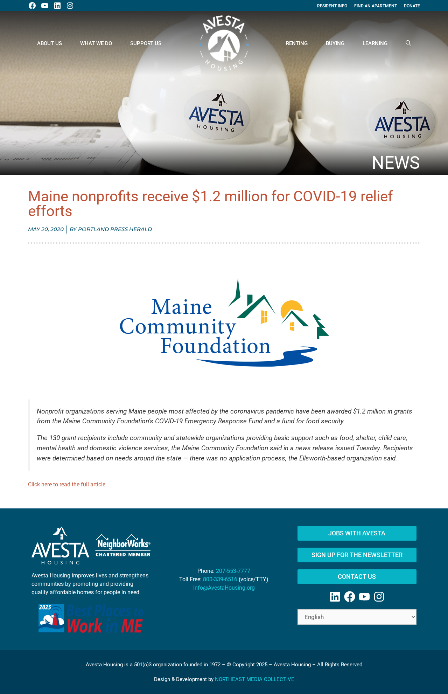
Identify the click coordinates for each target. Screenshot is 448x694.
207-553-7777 (233, 571)
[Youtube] (364, 596)
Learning (375, 43)
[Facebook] (349, 596)
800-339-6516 (220, 579)
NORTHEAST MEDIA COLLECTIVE (254, 679)
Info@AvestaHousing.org (224, 587)
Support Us (145, 43)
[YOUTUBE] (45, 5)
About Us (49, 43)
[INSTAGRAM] (70, 5)
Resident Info (332, 6)
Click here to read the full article (66, 484)
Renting (297, 43)
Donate (412, 6)
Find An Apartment (375, 6)
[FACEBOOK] (32, 5)
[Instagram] (379, 596)
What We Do (96, 43)
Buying (335, 43)
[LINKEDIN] (57, 5)
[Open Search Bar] (408, 43)
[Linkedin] (335, 596)
